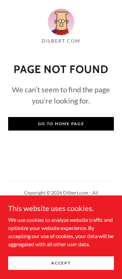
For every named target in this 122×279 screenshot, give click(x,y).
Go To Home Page (61, 123)
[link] (61, 21)
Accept (60, 262)
